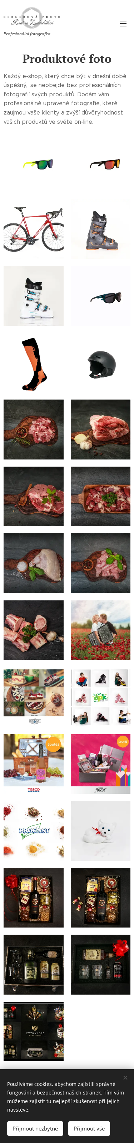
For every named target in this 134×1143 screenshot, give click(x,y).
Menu (123, 23)
